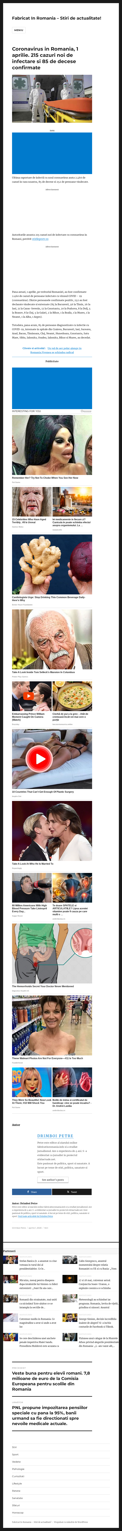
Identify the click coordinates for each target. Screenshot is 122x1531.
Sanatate (17, 1498)
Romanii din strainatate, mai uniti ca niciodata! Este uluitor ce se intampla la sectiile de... (38, 1303)
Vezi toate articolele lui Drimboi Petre (35, 1216)
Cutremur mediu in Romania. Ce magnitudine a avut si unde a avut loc (37, 1323)
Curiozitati (18, 1476)
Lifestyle (17, 1483)
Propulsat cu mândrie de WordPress (71, 1522)
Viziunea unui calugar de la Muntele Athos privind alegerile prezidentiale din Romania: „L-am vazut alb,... (99, 1342)
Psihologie (18, 1469)
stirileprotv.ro (40, 238)
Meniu (18, 30)
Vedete (16, 1461)
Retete (16, 1490)
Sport (15, 1454)
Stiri (46, 1228)
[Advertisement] (53, 153)
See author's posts (53, 1179)
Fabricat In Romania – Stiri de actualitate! (56, 18)
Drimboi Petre (55, 1136)
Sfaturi (16, 1505)
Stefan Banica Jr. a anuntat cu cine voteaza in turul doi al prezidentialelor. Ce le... (38, 1265)
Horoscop (18, 1512)
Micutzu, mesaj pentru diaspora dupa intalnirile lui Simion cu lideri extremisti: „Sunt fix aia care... (38, 1284)
